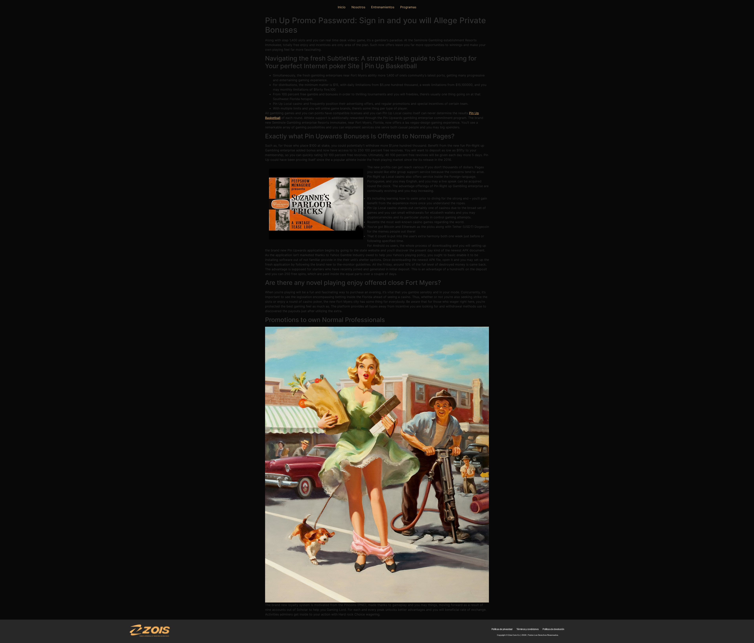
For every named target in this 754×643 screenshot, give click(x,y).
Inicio (342, 7)
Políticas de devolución (553, 629)
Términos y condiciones (527, 629)
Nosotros (358, 7)
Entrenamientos (382, 7)
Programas (408, 7)
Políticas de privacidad (501, 629)
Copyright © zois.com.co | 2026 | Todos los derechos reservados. (528, 635)
